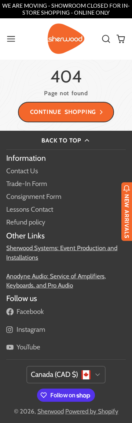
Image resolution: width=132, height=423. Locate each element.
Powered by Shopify (91, 411)
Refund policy (25, 222)
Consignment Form (33, 196)
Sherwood (50, 411)
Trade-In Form (26, 183)
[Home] (66, 39)
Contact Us (22, 171)
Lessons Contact (29, 209)
